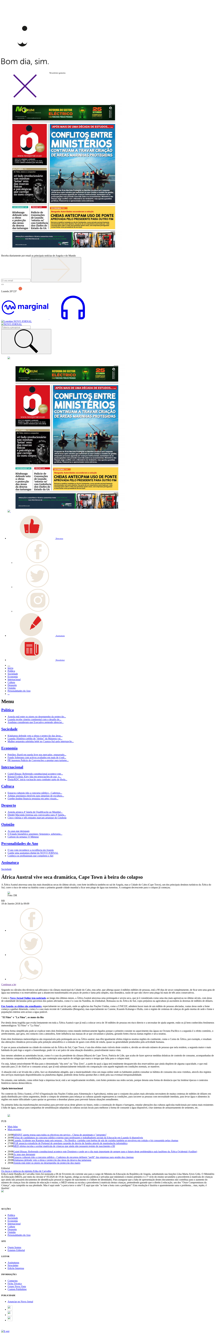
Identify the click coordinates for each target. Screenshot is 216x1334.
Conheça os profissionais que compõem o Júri (30, 855)
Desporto (8, 805)
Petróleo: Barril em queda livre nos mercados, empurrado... (37, 754)
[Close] (25, 97)
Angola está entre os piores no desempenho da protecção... (37, 716)
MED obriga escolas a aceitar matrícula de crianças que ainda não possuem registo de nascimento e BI (64, 1146)
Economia (9, 748)
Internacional (12, 767)
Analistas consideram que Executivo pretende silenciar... (36, 722)
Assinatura (10, 862)
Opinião (7, 824)
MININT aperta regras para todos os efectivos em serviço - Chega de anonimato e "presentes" (60, 1134)
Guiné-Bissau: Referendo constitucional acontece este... (35, 773)
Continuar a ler (8, 984)
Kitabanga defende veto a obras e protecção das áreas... (35, 735)
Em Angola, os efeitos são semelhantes (21, 1006)
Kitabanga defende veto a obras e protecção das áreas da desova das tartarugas (52, 1160)
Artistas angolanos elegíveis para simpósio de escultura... (36, 795)
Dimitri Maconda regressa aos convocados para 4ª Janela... (37, 814)
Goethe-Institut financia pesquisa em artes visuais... (33, 798)
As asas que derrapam (18, 831)
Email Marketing (9, 1328)
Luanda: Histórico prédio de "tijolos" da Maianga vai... (35, 738)
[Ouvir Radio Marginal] (49, 318)
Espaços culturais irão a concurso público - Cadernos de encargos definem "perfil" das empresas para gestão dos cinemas (73, 1157)
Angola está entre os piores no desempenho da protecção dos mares (46, 1163)
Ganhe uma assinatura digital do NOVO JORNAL (33, 853)
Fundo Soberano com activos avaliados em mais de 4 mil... (37, 757)
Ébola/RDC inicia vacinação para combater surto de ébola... (37, 779)
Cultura (7, 786)
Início (10, 668)
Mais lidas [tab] (13, 1126)
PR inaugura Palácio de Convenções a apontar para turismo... (38, 760)
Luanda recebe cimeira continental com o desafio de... (34, 719)
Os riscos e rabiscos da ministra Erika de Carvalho (26, 1171)
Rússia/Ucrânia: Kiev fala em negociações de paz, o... (34, 776)
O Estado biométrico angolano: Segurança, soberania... (35, 834)
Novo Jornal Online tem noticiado (28, 998)
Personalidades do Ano (19, 843)
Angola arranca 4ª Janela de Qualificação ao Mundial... (35, 812)
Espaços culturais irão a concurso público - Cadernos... (35, 793)
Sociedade (9, 729)
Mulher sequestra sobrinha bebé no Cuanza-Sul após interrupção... (41, 741)
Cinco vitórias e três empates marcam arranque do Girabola (37, 817)
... (8, 693)
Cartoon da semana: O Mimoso (23, 836)
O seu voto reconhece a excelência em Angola (31, 850)
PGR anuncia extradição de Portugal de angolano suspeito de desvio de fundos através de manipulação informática (70, 1143)
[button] (35, 538)
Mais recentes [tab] (14, 1129)
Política (7, 710)
